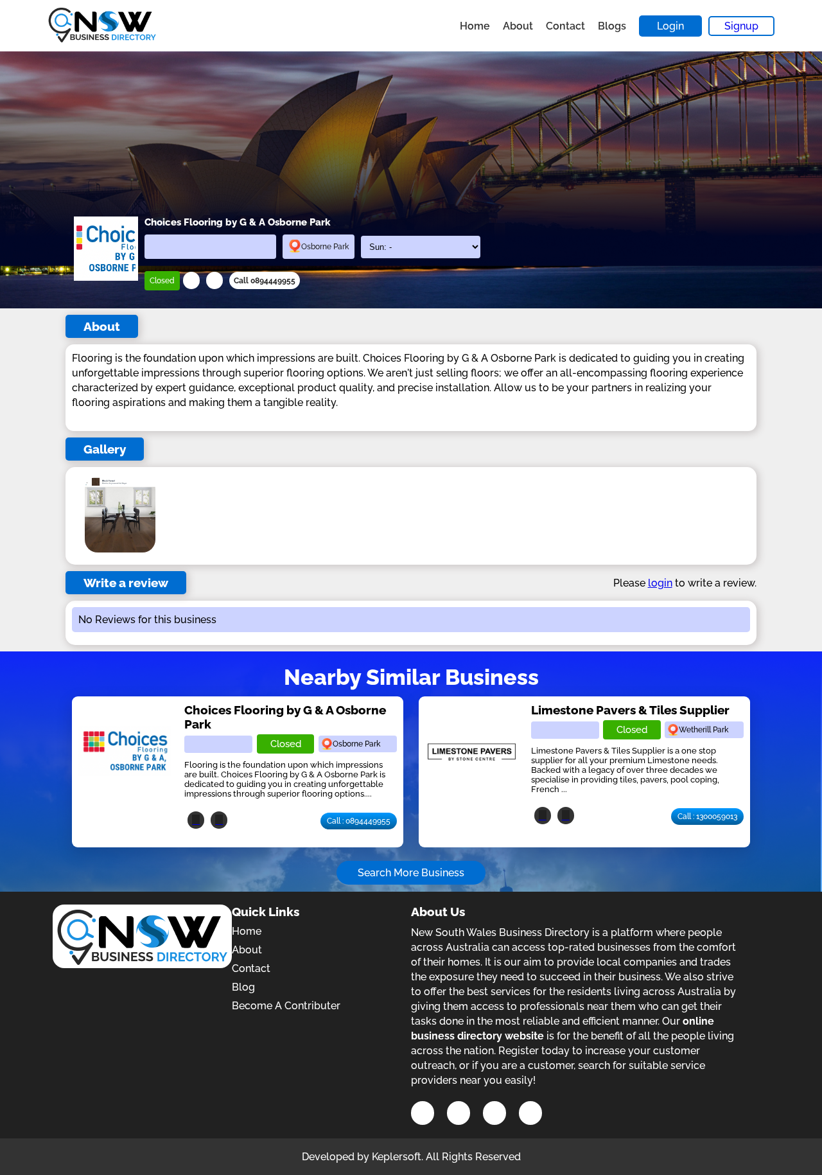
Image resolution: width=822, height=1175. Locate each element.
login (660, 583)
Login (670, 26)
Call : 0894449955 (358, 821)
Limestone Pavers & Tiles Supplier (630, 710)
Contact (565, 26)
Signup (741, 26)
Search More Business (411, 873)
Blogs (612, 26)
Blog (243, 987)
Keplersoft (396, 1157)
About (518, 26)
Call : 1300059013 (707, 816)
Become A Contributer (286, 1006)
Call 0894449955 (264, 280)
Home (475, 26)
